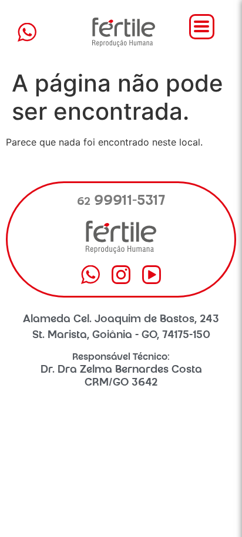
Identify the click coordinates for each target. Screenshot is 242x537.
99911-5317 (121, 202)
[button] (201, 26)
